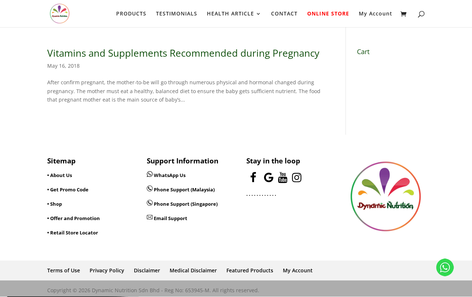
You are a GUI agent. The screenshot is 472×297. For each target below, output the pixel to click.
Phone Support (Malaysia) (184, 189)
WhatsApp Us (169, 175)
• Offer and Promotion (73, 218)
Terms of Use (63, 270)
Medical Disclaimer (193, 270)
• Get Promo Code (67, 189)
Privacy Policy (107, 270)
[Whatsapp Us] (150, 175)
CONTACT (284, 14)
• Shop (54, 204)
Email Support (170, 218)
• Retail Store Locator (72, 232)
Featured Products (249, 270)
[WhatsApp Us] (445, 268)
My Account (375, 14)
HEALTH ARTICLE (230, 14)
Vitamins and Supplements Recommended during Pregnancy (183, 53)
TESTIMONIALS (176, 14)
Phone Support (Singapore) (185, 204)
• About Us (59, 175)
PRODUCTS (131, 14)
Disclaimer (147, 270)
